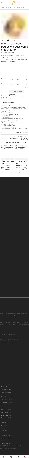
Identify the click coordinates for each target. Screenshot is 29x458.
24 (17, 138)
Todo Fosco (18, 132)
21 (11, 138)
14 (18, 136)
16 (21, 136)
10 (11, 136)
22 (13, 138)
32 (21, 139)
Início (2, 7)
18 (25, 136)
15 (20, 136)
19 (27, 136)
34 (25, 139)
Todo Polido (25, 132)
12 (14, 136)
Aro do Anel (4, 83)
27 (23, 138)
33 (23, 139)
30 (17, 139)
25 (19, 138)
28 (25, 138)
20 (10, 138)
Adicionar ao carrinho (17, 91)
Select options (7, 159)
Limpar (26, 87)
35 (27, 139)
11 (13, 136)
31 (19, 139)
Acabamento (4, 78)
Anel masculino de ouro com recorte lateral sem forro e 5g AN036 (21, 165)
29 (27, 138)
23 (15, 138)
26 (21, 138)
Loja (6, 7)
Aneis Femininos (20, 7)
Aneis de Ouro (11, 7)
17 (23, 136)
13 (16, 136)
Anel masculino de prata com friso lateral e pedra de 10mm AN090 (7, 165)
